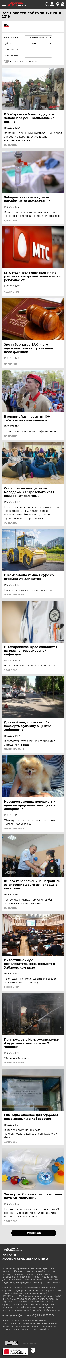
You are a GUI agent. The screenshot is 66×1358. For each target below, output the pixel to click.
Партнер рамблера (29, 1343)
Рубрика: (8, 43)
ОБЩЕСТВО (10, 145)
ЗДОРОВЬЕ (10, 220)
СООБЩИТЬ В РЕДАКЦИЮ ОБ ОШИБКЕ (25, 1259)
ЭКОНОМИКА (11, 292)
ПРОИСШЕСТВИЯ (14, 595)
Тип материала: (11, 37)
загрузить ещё (34, 1233)
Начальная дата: (12, 49)
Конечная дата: (11, 56)
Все (6, 25)
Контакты (9, 1254)
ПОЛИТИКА (10, 364)
